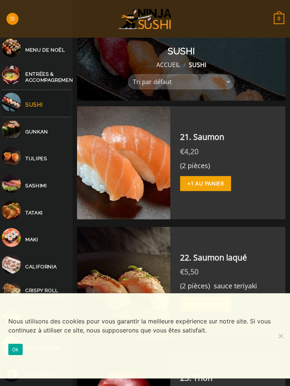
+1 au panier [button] (205, 183)
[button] (12, 19)
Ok (15, 349)
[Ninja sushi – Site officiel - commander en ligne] (145, 19)
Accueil (168, 65)
